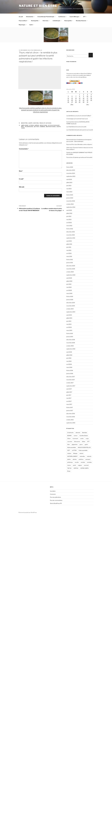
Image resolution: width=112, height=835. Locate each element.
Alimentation (29, 16)
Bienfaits (84, 432)
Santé (31, 24)
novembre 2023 (70, 173)
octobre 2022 (70, 204)
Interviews (45, 20)
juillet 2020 (69, 281)
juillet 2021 (69, 244)
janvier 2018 (69, 373)
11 (91, 96)
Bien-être (24, 123)
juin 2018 (68, 358)
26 (68, 102)
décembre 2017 (70, 376)
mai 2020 (69, 287)
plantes (75, 459)
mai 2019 (68, 324)
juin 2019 (68, 321)
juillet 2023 (69, 182)
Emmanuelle (38, 50)
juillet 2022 (69, 213)
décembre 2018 (70, 339)
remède (42, 126)
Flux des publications (55, 497)
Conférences (61, 16)
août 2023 (69, 179)
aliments (78, 432)
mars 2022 (69, 225)
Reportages (22, 24)
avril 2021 (69, 253)
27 (72, 102)
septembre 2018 (70, 349)
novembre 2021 (70, 235)
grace (81, 444)
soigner (80, 465)
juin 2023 (68, 185)
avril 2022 (69, 222)
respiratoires (51, 126)
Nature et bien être (38, 6)
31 (87, 102)
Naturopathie (68, 20)
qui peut (37, 126)
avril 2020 (69, 290)
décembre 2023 (70, 170)
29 (79, 102)
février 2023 (69, 195)
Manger (75, 453)
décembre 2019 (70, 302)
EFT (84, 16)
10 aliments (70, 432)
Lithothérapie (56, 20)
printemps (70, 462)
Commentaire (24, 149)
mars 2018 (69, 367)
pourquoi (88, 459)
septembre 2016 (70, 422)
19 (68, 100)
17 (87, 98)
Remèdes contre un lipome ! (85, 144)
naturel (81, 453)
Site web (21, 187)
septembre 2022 (70, 207)
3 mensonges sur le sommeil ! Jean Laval (77, 118)
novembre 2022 (70, 201)
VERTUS (76, 468)
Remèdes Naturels (81, 20)
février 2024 (69, 167)
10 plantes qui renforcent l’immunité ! (82, 157)
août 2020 (69, 278)
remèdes (89, 462)
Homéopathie (34, 20)
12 (68, 98)
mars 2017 (69, 404)
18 (91, 98)
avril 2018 (69, 364)
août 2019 (69, 315)
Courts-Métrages (74, 16)
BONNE (69, 435)
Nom (21, 171)
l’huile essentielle (83, 450)
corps (87, 438)
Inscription (53, 491)
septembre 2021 (70, 238)
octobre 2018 (70, 346)
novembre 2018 (70, 342)
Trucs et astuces (45, 123)
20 (72, 100)
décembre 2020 (70, 265)
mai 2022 (68, 219)
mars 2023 (69, 191)
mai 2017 (68, 398)
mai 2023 (68, 188)
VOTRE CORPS (84, 468)
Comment (75, 438)
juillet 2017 (69, 392)
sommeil (86, 465)
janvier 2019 (69, 336)
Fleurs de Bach (23, 20)
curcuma (69, 441)
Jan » (87, 104)
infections (43, 125)
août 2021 (69, 241)
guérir (37, 125)
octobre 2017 (69, 382)
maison (69, 453)
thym (23, 128)
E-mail (21, 179)
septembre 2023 (70, 176)
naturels (89, 456)
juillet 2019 (69, 318)
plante (69, 459)
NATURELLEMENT (72, 456)
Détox (83, 441)
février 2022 (69, 228)
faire (68, 444)
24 (87, 100)
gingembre (74, 444)
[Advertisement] (39, 77)
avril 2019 (69, 327)
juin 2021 (68, 247)
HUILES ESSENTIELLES (84, 447)
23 (83, 100)
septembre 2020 (70, 275)
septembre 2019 (70, 312)
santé (59, 126)
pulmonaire (29, 126)
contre (82, 438)
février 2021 (69, 259)
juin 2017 (68, 395)
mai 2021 (68, 250)
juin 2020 (68, 284)
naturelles (82, 456)
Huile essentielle (71, 447)
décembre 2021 (70, 231)
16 (83, 98)
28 (76, 102)
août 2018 (69, 352)
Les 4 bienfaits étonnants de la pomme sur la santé (79, 130)
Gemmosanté (70, 139)
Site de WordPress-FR (56, 503)
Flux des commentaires (56, 500)
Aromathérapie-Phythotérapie (45, 16)
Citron (31, 125)
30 (83, 102)
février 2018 (69, 370)
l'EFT (68, 450)
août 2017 (69, 389)
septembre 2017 (70, 386)
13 (72, 98)
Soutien (36, 123)
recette (77, 462)
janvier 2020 (69, 299)
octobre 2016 (70, 419)
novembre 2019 (70, 305)
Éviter (68, 471)
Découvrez (77, 441)
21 (75, 100)
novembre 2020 (70, 268)
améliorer (24, 125)
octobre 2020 (70, 272)
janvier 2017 (69, 410)
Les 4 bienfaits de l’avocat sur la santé (76, 126)
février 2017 (69, 407)
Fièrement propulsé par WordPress (27, 512)
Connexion (53, 494)
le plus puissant (54, 125)
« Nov (71, 104)
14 (76, 98)
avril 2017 (69, 401)
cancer (75, 435)
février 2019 (69, 333)
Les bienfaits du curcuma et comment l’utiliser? (78, 115)
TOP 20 (69, 468)
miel (22, 126)
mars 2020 (69, 293)
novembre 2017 (70, 379)
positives (81, 459)
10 (87, 96)
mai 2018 (68, 361)
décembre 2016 (70, 413)
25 (91, 100)
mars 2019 (69, 330)
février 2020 (69, 296)
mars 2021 (69, 256)
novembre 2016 (70, 416)
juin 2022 (68, 216)
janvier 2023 (69, 198)
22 (79, 100)
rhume (69, 465)
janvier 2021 (69, 262)
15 (79, 98)
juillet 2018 (69, 355)
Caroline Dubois (84, 435)
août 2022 (69, 210)
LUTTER (74, 450)
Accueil (21, 16)
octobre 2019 (70, 309)
